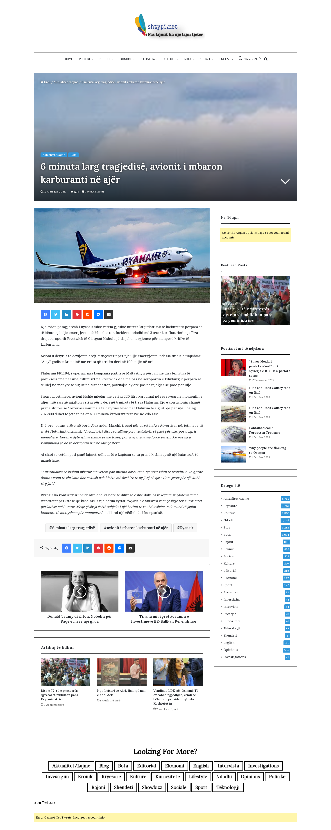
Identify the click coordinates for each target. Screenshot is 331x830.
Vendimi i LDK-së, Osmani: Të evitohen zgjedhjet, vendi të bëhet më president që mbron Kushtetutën (175, 697)
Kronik (229, 549)
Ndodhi (105, 59)
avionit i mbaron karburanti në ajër (137, 528)
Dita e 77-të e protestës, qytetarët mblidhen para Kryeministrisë (60, 695)
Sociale (205, 59)
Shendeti (230, 635)
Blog (227, 527)
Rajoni (228, 542)
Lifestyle (230, 614)
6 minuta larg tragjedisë (73, 528)
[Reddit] (87, 314)
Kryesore (230, 506)
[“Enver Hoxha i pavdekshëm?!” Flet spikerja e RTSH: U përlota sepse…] (233, 367)
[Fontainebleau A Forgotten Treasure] (233, 434)
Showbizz (231, 592)
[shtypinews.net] (165, 26)
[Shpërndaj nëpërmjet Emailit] (108, 314)
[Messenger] (98, 314)
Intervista (147, 59)
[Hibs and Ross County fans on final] (233, 394)
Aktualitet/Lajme (66, 82)
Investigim (232, 599)
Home (69, 59)
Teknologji (232, 628)
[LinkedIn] (66, 314)
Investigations (235, 657)
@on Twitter (44, 803)
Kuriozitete (232, 621)
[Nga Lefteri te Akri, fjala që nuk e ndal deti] (122, 672)
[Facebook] (45, 314)
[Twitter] (55, 314)
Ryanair (186, 528)
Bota (187, 59)
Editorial (230, 570)
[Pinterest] (77, 314)
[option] (255, 300)
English (225, 59)
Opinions (231, 650)
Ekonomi (125, 59)
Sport (228, 585)
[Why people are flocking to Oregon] (233, 454)
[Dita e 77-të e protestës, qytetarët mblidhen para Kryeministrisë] (65, 672)
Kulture (169, 59)
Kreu (46, 82)
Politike (85, 59)
